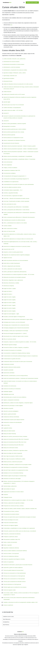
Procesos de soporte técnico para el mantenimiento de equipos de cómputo (20, 517)
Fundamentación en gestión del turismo (12, 358)
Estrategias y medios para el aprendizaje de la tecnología (16, 330)
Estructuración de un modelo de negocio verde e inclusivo (16, 336)
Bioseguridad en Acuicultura (9, 126)
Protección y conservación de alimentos (12, 533)
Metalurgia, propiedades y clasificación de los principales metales (17, 464)
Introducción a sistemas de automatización (13, 422)
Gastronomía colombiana (9, 372)
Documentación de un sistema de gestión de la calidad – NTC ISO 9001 (19, 274)
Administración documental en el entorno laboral (14, 64)
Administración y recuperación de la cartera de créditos (15, 70)
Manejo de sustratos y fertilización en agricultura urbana (15, 450)
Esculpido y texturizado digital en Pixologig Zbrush (14, 316)
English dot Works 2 (8, 291)
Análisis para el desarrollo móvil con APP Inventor (14, 94)
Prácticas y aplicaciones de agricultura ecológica (14, 503)
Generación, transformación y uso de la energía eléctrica (16, 375)
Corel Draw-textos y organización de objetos (13, 195)
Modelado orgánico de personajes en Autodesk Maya (15, 475)
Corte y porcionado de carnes (10, 204)
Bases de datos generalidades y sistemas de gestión (15, 123)
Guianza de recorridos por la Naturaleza (12, 388)
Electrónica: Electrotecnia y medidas (11, 282)
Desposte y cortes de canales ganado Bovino (13, 252)
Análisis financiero (7, 91)
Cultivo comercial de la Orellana (10, 228)
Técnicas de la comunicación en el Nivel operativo (14, 578)
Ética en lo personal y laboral (10, 339)
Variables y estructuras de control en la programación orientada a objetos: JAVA (21, 602)
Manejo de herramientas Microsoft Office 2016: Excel (15, 442)
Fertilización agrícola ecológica (10, 344)
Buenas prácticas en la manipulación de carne (13, 137)
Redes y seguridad (8, 545)
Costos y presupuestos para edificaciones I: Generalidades (16, 206)
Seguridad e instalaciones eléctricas (11, 547)
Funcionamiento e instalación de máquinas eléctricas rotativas (17, 353)
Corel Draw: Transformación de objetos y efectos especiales (16, 201)
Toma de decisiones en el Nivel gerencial (12, 584)
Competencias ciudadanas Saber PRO (12, 170)
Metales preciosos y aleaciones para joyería (13, 461)
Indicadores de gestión (8, 408)
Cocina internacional (8, 162)
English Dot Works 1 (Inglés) (10, 288)
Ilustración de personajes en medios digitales (13, 405)
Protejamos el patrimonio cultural (11, 536)
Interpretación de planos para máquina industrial (14, 419)
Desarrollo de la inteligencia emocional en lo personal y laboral (17, 246)
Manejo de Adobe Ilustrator (9, 430)
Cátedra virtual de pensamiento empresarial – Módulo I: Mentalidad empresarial (20, 148)
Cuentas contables (8, 225)
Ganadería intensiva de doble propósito (12, 367)
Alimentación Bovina (8, 81)
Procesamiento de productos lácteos (11, 514)
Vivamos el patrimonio (8, 605)
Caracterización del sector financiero (11, 143)
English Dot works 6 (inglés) (9, 302)
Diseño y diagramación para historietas (12, 266)
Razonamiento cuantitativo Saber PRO (12, 539)
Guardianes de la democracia (10, 385)
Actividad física (6, 621)
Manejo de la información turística (11, 447)
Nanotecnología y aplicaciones (10, 486)
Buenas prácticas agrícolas (9, 134)
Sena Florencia (6, 624)
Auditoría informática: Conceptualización (12, 107)
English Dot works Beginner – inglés (11, 313)
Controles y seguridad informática (11, 192)
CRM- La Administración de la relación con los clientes (15, 222)
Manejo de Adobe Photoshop (10, 433)
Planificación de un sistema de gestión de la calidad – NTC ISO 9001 (18, 500)
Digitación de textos (8, 257)
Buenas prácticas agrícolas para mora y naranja (14, 132)
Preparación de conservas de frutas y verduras (13, 505)
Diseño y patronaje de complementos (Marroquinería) (15, 271)
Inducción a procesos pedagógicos (11, 411)
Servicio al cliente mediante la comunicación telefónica (15, 550)
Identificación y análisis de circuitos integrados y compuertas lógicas (18, 402)
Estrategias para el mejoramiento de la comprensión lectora (16, 325)
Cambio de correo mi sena (8, 616)
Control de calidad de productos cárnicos (12, 187)
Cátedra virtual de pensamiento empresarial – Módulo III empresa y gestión (20, 146)
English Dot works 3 (8, 294)
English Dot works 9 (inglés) (9, 311)
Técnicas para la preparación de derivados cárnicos (15, 581)
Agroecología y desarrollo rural (10, 75)
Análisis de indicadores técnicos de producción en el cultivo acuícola (18, 84)
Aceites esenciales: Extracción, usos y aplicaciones (14, 58)
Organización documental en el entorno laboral (13, 491)
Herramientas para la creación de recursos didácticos (15, 397)
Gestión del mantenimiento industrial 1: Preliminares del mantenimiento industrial (21, 378)
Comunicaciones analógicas (10, 173)
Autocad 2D (6, 113)
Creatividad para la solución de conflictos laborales (14, 220)
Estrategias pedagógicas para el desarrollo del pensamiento (16, 327)
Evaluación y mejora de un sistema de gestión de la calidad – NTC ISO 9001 (20, 341)
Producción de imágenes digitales (11, 525)
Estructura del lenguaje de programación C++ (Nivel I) (15, 333)
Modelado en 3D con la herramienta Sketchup (13, 472)
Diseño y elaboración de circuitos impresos (13, 268)
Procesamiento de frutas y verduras (11, 511)
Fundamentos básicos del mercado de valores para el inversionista (18, 361)
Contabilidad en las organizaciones (11, 181)
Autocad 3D (6, 120)
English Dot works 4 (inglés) (9, 297)
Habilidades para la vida (9, 394)
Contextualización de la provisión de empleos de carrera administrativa (19, 184)
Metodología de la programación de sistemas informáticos (16, 467)
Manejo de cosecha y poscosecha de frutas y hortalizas (15, 436)
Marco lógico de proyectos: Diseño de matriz (13, 456)
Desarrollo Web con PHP (9, 249)
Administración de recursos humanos (11, 61)
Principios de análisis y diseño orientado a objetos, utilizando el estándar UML (20, 508)
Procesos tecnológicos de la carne (11, 519)
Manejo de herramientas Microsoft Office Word (13, 444)
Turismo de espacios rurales (10, 590)
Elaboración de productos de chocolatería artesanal (15, 277)
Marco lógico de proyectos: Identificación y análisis (14, 458)
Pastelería (6, 494)
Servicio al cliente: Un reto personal (11, 553)
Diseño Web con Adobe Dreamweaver (12, 263)
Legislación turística (8, 428)
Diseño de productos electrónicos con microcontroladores (16, 260)
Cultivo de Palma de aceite (9, 231)
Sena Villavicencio (6, 619)
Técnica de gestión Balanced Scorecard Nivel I (13, 570)
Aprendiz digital (7, 102)
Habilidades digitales (8, 391)
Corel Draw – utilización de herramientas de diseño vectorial (16, 198)
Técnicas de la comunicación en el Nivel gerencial (14, 575)
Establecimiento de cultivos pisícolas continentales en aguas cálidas (18, 319)
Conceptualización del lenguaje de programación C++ (15, 176)
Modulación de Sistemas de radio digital (12, 478)
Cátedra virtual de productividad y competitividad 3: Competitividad (18, 156)
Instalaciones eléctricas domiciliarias (11, 416)
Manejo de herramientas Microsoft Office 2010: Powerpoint (16, 439)
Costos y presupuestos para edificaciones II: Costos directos (16, 209)
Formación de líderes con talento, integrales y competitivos (16, 347)
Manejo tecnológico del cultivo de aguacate (13, 453)
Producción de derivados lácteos (10, 522)
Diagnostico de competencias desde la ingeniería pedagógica (17, 254)
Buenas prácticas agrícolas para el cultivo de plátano (15, 129)
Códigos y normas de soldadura (10, 167)
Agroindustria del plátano (9, 78)
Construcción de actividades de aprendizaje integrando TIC (16, 178)
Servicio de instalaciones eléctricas (11, 556)
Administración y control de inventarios (12, 67)
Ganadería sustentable (8, 369)
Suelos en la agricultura (9, 561)
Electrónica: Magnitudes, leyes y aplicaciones (13, 280)
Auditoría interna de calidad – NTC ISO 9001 (13, 110)
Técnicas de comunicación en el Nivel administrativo (15, 573)
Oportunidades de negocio (9, 488)
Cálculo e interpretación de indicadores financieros (14, 140)
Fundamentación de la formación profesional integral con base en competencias (21, 355)
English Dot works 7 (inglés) (9, 305)
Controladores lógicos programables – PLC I (13, 190)
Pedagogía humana (8, 497)
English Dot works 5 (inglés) (9, 299)
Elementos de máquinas (9, 285)
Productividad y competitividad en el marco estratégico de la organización (19, 528)
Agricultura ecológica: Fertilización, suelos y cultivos (15, 72)
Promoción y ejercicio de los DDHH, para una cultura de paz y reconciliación (20, 531)
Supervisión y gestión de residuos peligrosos (13, 567)
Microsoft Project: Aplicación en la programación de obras (16, 470)
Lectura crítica (7, 425)
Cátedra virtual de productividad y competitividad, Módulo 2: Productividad (19, 159)
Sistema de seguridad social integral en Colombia (14, 559)
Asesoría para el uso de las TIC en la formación (14, 104)
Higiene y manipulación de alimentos (11, 400)
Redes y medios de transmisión (10, 542)
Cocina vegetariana (8, 164)
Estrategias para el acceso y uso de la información (14, 322)
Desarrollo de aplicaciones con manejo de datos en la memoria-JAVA (18, 238)
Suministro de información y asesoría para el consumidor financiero (18, 564)
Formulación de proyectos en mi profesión (12, 350)
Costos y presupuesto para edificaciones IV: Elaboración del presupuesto (19, 217)
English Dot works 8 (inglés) (9, 308)
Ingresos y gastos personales (10, 414)
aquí (11, 24)
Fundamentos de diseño (9, 364)
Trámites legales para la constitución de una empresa (15, 587)
